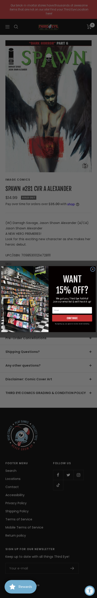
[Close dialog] (93, 269)
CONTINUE (72, 317)
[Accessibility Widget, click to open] (90, 591)
